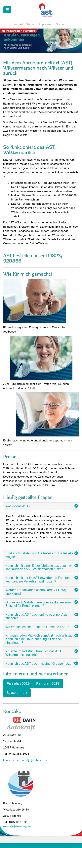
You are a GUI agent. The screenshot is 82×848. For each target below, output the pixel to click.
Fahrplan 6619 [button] (18, 683)
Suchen (60, 24)
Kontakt (18, 24)
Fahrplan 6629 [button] (47, 683)
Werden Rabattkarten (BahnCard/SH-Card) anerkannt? (35, 591)
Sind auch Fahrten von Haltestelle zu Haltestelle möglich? (39, 555)
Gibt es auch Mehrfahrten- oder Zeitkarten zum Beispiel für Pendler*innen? (38, 604)
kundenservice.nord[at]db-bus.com (25, 760)
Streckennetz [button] (16, 693)
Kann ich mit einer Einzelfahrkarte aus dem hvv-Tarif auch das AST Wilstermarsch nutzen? (39, 567)
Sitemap (31, 24)
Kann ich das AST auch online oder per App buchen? (36, 616)
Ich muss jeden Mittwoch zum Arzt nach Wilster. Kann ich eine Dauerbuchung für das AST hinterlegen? (38, 639)
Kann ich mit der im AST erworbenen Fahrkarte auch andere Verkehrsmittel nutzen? (38, 579)
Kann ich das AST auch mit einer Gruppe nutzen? (40, 663)
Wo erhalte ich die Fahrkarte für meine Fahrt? (37, 627)
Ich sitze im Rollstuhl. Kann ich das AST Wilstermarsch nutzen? (33, 653)
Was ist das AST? (17, 506)
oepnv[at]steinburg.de (17, 826)
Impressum (46, 24)
